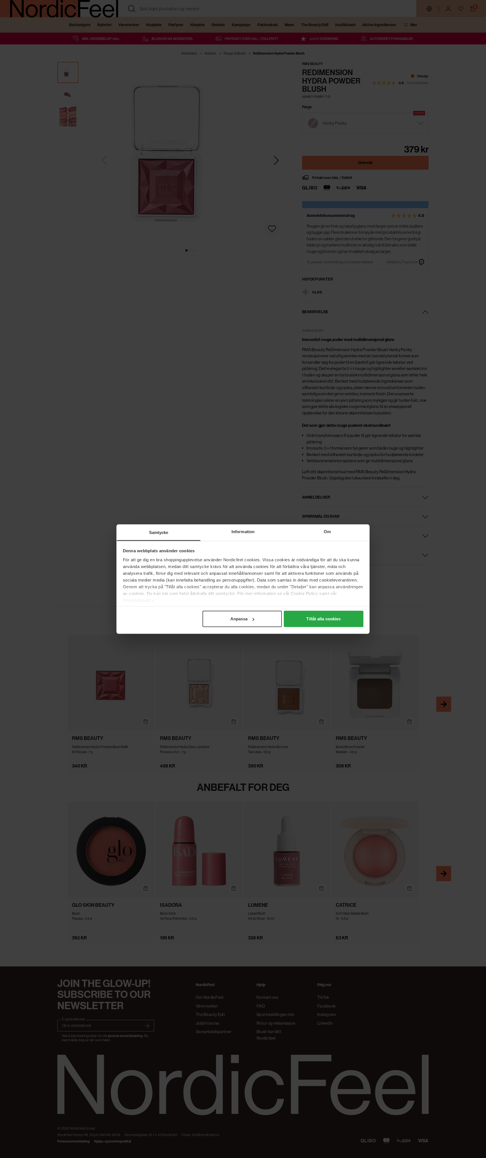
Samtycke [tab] (158, 532)
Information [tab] (243, 531)
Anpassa (239, 618)
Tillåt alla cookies (323, 618)
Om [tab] (327, 531)
